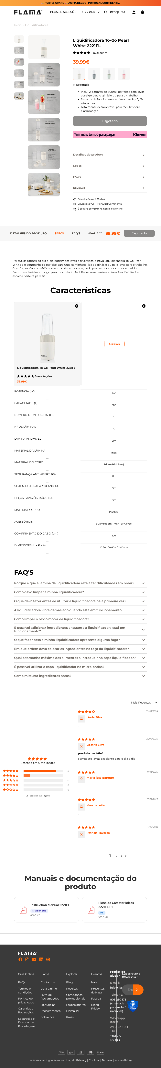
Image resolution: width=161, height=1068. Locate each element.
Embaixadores (76, 1005)
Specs (59, 233)
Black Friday (95, 1006)
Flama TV (72, 1011)
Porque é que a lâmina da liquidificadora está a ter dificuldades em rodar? (74, 583)
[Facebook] (20, 959)
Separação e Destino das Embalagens (26, 1022)
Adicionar (114, 343)
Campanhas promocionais (75, 997)
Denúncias (48, 1005)
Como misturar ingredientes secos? (42, 676)
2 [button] (116, 855)
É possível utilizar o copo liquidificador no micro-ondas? (59, 667)
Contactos (48, 982)
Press (70, 1017)
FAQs (22, 982)
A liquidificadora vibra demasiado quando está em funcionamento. (68, 610)
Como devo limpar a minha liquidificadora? (49, 592)
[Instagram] (27, 959)
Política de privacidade (26, 1000)
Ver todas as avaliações (38, 795)
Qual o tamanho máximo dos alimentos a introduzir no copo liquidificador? (75, 658)
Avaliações (97, 233)
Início (18, 25)
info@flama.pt (120, 987)
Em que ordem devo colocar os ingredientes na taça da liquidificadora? (71, 649)
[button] (82, 53)
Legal (70, 1060)
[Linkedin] (41, 959)
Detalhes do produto (28, 233)
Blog (69, 982)
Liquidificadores (36, 25)
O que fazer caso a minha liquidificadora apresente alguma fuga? (67, 640)
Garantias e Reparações (26, 1010)
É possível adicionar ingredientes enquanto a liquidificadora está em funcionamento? (69, 629)
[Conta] (134, 12)
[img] (86, 711)
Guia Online (49, 988)
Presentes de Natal (98, 990)
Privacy (81, 1060)
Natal (94, 982)
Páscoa (96, 998)
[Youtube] (34, 959)
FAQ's (76, 233)
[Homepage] (28, 12)
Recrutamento (51, 1011)
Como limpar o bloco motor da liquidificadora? (51, 619)
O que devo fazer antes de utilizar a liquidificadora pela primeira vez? (70, 601)
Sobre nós (47, 1017)
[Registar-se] (138, 989)
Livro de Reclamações (50, 997)
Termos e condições (25, 990)
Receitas (72, 988)
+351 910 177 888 (115, 1037)
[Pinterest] (48, 959)
